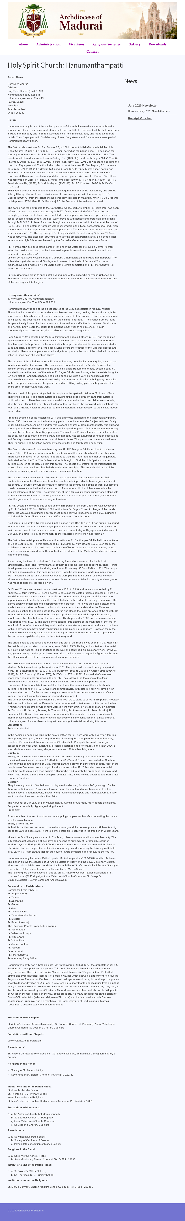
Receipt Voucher (140, 116)
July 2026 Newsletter (143, 103)
